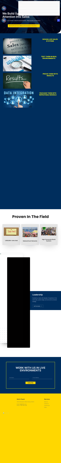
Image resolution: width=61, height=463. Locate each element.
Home (20, 2)
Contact (21, 14)
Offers (20, 11)
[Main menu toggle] (58, 20)
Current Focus (22, 8)
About (20, 5)
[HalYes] (4, 8)
